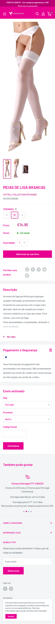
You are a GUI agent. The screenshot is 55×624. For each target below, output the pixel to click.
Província (8, 412)
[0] (49, 14)
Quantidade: (9, 242)
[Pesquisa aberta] (37, 14)
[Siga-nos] (5, 589)
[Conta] (43, 14)
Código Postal (10, 426)
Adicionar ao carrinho (27, 254)
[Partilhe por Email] (27, 275)
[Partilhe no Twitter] (44, 269)
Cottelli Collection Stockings (20, 194)
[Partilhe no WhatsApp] (27, 269)
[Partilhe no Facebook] (33, 269)
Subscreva (13, 570)
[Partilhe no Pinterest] (39, 269)
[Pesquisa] (48, 11)
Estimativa (13, 445)
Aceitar (11, 616)
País (5, 397)
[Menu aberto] (4, 14)
